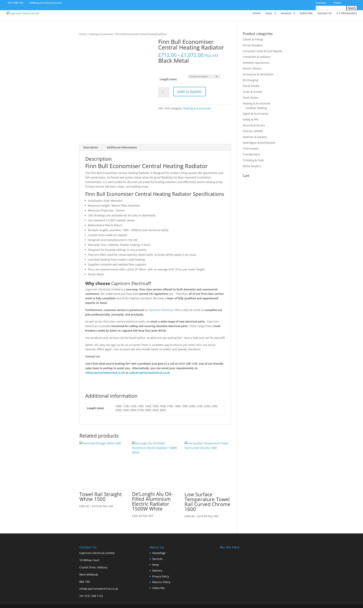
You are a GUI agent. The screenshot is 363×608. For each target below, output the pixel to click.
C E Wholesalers (347, 13)
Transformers (251, 154)
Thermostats (251, 148)
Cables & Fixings (253, 39)
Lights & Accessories (255, 113)
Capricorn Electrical (130, 283)
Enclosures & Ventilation (258, 74)
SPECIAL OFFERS (253, 131)
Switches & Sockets (255, 137)
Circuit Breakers (253, 45)
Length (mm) (168, 79)
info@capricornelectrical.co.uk (98, 588)
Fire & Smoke (251, 86)
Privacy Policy (160, 576)
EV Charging (250, 80)
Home (257, 13)
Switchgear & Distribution (259, 142)
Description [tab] (90, 147)
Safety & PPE (250, 119)
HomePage (159, 553)
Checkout (321, 3)
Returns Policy (161, 582)
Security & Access (254, 125)
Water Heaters (252, 166)
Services (286, 13)
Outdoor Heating (256, 108)
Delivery (157, 570)
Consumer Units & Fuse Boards (262, 51)
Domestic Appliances (256, 62)
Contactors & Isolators (257, 57)
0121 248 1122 (94, 596)
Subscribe (306, 13)
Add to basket (190, 91)
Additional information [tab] (122, 147)
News (155, 564)
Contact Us (324, 13)
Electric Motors (252, 68)
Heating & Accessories (100, 34)
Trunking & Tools (253, 160)
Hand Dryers (251, 97)
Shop (268, 13)
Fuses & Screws (252, 91)
